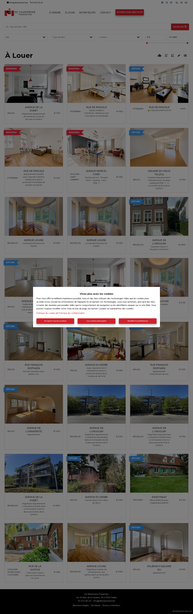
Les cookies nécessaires (96, 321)
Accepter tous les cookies (55, 321)
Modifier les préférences (137, 321)
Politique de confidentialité (71, 313)
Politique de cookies (46, 313)
